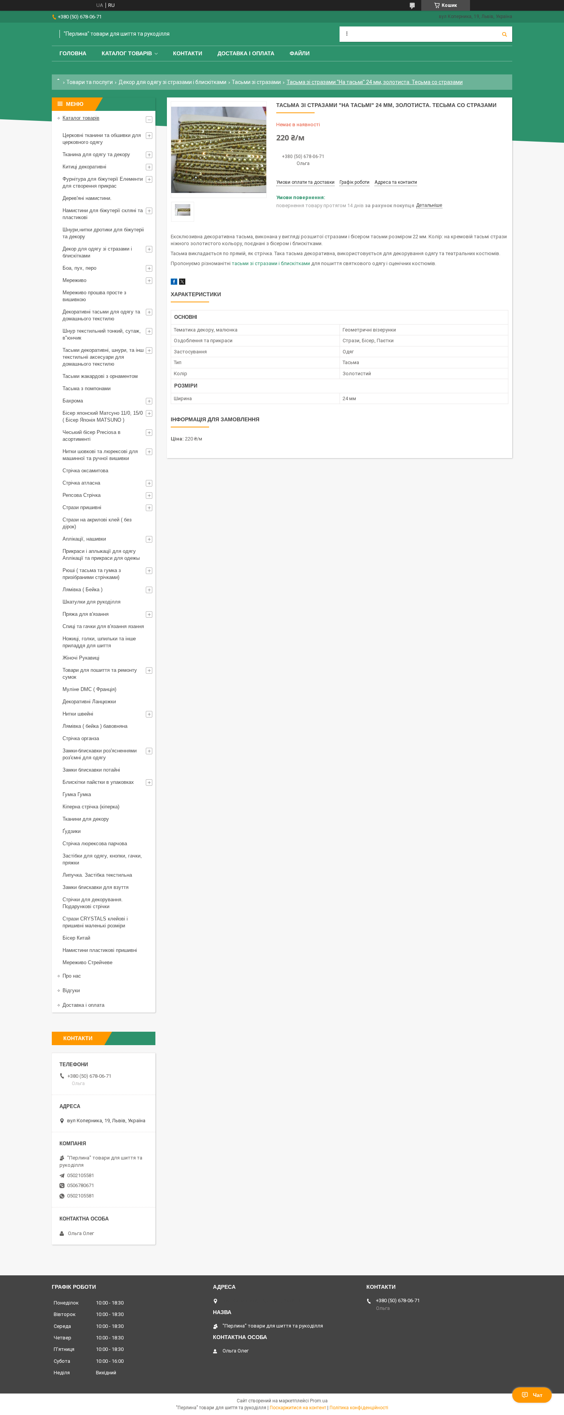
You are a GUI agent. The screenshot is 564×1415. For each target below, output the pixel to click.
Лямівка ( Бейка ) (82, 589)
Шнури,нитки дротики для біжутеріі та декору (103, 233)
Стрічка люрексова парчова (95, 843)
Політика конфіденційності (359, 1407)
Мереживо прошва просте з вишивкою (94, 296)
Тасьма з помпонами (86, 388)
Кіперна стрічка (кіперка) (91, 807)
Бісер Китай (76, 938)
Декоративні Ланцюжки (89, 701)
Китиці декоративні (84, 167)
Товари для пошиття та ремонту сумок (100, 673)
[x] (182, 283)
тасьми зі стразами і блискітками (271, 263)
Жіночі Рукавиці (81, 658)
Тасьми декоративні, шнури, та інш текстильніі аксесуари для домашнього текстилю (103, 357)
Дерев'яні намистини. (87, 198)
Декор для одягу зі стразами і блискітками (172, 82)
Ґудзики (72, 831)
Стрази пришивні (82, 507)
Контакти (187, 53)
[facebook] (174, 283)
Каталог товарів (127, 53)
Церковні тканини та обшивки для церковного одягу (102, 138)
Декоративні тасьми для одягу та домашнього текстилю (101, 315)
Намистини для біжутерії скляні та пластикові (103, 214)
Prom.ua (319, 1400)
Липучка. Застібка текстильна (97, 875)
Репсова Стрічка (82, 495)
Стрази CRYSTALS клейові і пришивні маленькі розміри (95, 922)
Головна (72, 53)
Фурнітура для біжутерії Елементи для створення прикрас (103, 182)
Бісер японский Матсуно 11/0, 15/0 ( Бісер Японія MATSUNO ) (103, 416)
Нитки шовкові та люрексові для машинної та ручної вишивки (100, 455)
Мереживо (74, 280)
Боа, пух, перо (79, 268)
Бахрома (73, 401)
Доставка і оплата (246, 53)
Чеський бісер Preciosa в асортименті (91, 435)
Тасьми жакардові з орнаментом (100, 376)
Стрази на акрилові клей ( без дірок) (97, 523)
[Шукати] (504, 34)
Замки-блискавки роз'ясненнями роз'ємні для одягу (100, 754)
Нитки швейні (78, 714)
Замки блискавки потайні (91, 770)
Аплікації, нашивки (84, 539)
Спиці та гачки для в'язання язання (103, 626)
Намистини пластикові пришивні (100, 950)
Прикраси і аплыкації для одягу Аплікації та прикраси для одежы (101, 554)
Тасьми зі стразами (256, 82)
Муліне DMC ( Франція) (89, 689)
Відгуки (71, 990)
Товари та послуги (89, 82)
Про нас (72, 976)
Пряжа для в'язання (86, 614)
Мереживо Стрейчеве (87, 962)
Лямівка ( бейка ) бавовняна (95, 726)
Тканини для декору (86, 819)
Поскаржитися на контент (298, 1407)
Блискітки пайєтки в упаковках (98, 782)
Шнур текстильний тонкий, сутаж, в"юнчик (102, 334)
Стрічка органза (81, 738)
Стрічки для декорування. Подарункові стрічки (93, 903)
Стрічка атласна (81, 483)
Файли (300, 53)
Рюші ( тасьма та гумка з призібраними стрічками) (92, 573)
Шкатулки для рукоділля (91, 602)
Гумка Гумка (77, 794)
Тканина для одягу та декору (96, 154)
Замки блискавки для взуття (96, 887)
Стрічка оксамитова (85, 470)
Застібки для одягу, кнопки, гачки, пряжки (102, 859)
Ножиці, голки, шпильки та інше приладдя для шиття (99, 642)
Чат (538, 1395)
